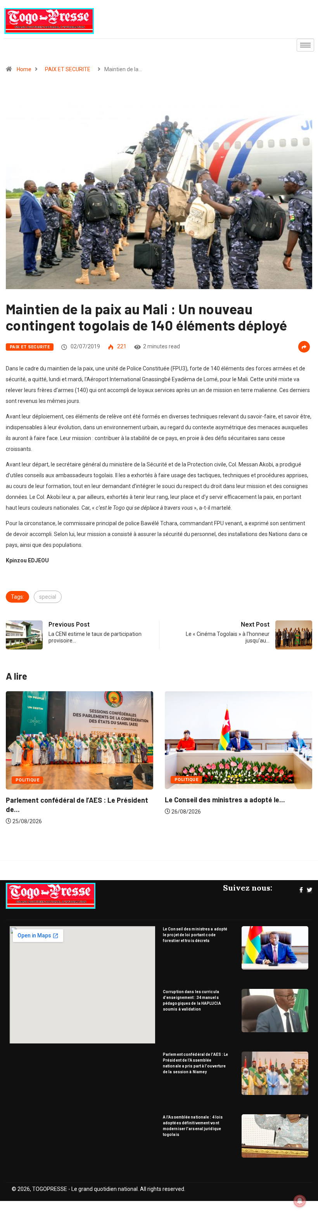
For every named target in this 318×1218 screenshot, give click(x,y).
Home (24, 69)
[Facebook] (301, 890)
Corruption (197, 779)
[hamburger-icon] (305, 45)
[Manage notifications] (300, 1201)
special (47, 597)
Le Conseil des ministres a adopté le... (74, 799)
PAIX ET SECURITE (67, 69)
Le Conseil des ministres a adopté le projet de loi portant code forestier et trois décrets (195, 935)
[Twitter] (309, 890)
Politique (35, 779)
